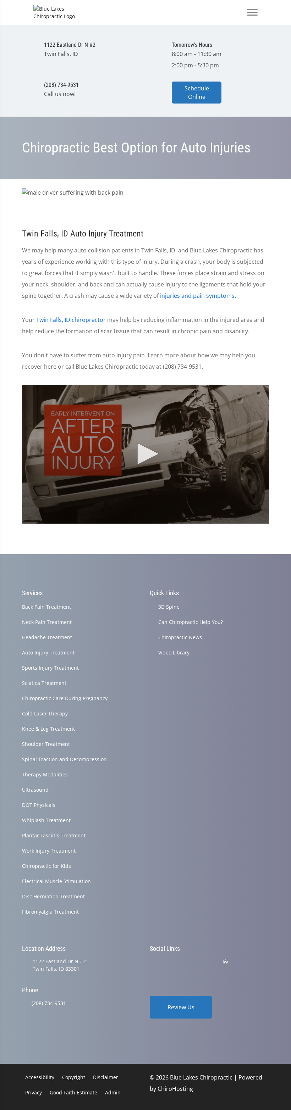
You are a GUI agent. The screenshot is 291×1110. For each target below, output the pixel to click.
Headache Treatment (47, 637)
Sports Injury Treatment (50, 667)
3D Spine (169, 606)
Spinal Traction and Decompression (64, 759)
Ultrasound (35, 789)
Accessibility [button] (39, 1077)
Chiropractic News (180, 637)
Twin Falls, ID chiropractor (71, 320)
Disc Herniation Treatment (53, 896)
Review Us (181, 1007)
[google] (243, 962)
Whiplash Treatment (46, 820)
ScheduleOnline (197, 92)
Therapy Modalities (45, 774)
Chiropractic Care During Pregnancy (65, 698)
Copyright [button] (73, 1077)
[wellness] (225, 962)
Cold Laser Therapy (45, 713)
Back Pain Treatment (46, 606)
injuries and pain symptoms (197, 296)
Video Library (174, 652)
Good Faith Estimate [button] (73, 1092)
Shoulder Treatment (46, 744)
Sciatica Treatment (44, 683)
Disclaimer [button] (105, 1077)
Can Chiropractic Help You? (190, 622)
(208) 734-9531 (49, 1003)
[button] (145, 453)
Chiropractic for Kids (46, 866)
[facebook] (171, 962)
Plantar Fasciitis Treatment (54, 835)
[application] (145, 454)
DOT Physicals (38, 805)
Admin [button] (113, 1092)
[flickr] (153, 962)
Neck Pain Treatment (47, 622)
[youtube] (208, 962)
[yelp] (189, 962)
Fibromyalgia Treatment (50, 911)
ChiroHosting (175, 1089)
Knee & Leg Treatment (48, 728)
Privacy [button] (33, 1092)
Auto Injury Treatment (48, 652)
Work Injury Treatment (49, 850)
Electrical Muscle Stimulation (56, 881)
